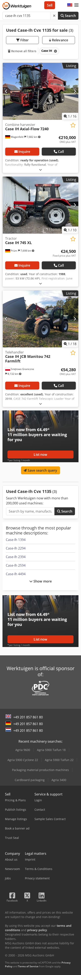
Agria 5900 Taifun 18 (51, 750)
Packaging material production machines (40, 770)
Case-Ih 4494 (16, 574)
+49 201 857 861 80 (28, 717)
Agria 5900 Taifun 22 (59, 760)
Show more (42, 581)
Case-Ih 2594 (16, 565)
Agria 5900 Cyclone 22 (22, 760)
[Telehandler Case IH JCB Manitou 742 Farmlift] (40, 318)
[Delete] (54, 16)
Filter (24, 40)
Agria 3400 (59, 780)
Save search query (42, 470)
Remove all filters (23, 51)
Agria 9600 (22, 750)
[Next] (74, 91)
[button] (76, 5)
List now (40, 454)
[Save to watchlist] (73, 125)
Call (61, 151)
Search (70, 15)
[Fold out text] (40, 169)
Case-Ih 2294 (16, 548)
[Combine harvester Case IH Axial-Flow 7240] (40, 91)
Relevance (59, 40)
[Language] (69, 5)
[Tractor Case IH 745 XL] (40, 205)
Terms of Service (28, 966)
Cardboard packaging (30, 780)
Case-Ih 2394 (16, 557)
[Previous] (6, 91)
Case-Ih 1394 (16, 539)
